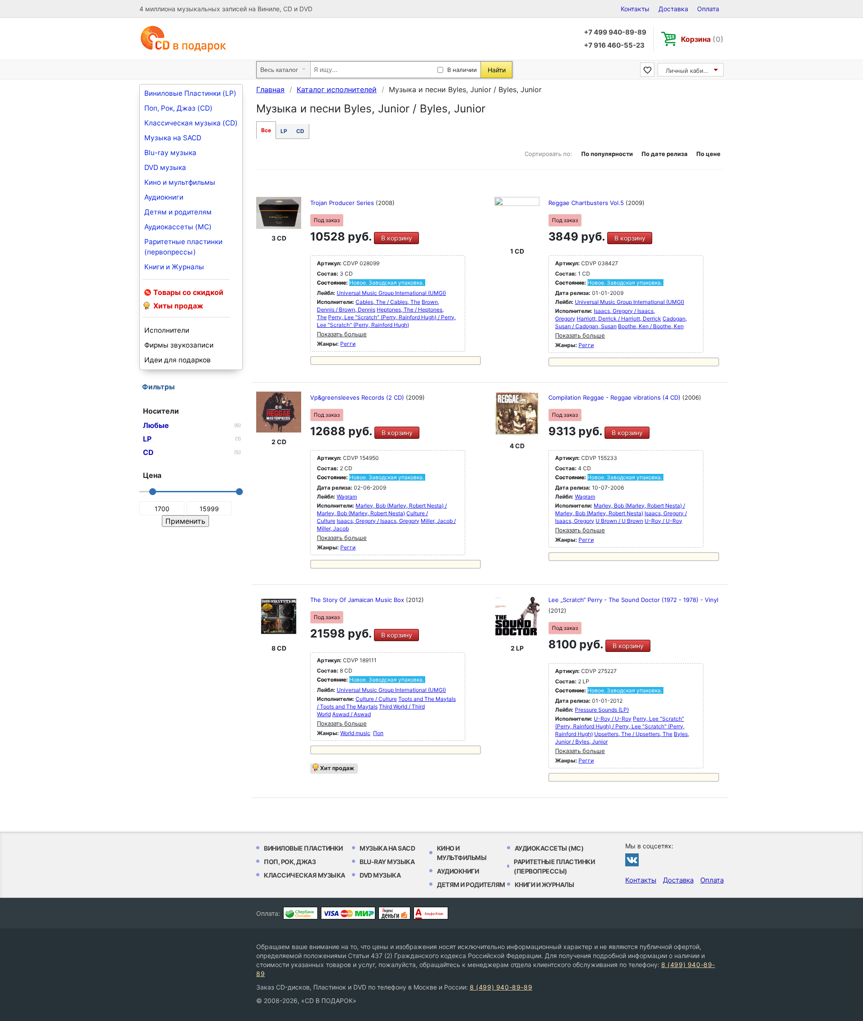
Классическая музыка (304, 875)
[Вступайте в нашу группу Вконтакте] (632, 859)
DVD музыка (165, 167)
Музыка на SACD (172, 138)
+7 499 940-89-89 (615, 32)
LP (283, 131)
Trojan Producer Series (343, 202)
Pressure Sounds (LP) (602, 709)
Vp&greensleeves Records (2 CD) (358, 397)
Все (266, 130)
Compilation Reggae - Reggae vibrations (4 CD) (615, 397)
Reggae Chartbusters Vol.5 (587, 202)
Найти (497, 70)
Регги (348, 343)
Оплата (708, 9)
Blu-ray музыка (170, 152)
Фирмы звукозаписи (179, 345)
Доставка (673, 9)
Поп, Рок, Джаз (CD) (178, 108)
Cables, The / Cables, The (388, 302)
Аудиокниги (163, 197)
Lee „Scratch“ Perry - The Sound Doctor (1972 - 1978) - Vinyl (633, 599)
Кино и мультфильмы (179, 182)
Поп (378, 733)
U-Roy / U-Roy (663, 520)
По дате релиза (664, 153)
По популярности (607, 153)
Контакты (635, 9)
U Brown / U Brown (619, 520)
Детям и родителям (178, 212)
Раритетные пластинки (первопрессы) (183, 246)
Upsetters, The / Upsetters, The (633, 734)
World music (355, 733)
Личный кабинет (690, 70)
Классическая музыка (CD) (191, 123)
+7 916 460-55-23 (614, 45)
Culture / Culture (376, 699)
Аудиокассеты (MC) (178, 227)
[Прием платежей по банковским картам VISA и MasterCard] (348, 913)
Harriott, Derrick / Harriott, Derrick (619, 318)
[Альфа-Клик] (431, 913)
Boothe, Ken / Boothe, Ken (651, 326)
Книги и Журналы (174, 267)
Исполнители (166, 330)
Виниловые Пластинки (303, 848)
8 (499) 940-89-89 (501, 987)
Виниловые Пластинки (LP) (190, 93)
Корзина (702, 39)
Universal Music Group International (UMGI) (391, 293)
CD (300, 131)
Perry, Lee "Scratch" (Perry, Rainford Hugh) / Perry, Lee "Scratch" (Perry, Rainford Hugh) (620, 726)
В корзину (396, 238)
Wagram (347, 496)
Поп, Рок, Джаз (290, 861)
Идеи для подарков (177, 360)
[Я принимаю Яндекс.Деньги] (394, 913)
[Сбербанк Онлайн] (300, 913)
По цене (708, 153)
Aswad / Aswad (351, 714)
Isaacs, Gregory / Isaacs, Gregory (378, 520)
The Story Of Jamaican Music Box (358, 599)
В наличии (462, 69)
